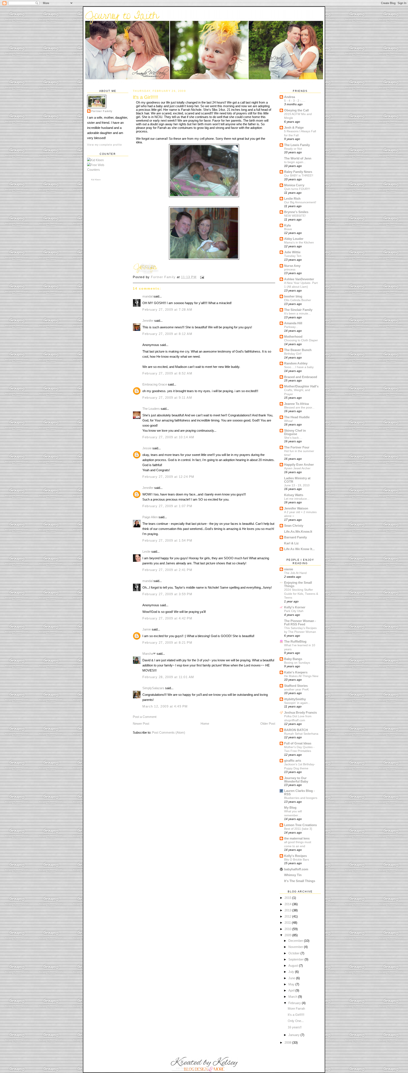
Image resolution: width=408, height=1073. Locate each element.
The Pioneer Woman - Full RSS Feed (300, 622)
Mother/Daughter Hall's (301, 386)
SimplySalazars (153, 688)
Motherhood (293, 336)
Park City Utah (293, 611)
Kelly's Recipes (295, 856)
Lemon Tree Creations (300, 825)
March (293, 996)
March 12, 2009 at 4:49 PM (165, 706)
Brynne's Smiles (296, 212)
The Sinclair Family (298, 310)
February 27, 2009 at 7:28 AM (167, 309)
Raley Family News (298, 172)
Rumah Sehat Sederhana (301, 733)
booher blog (293, 296)
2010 (288, 929)
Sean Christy (293, 525)
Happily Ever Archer (299, 464)
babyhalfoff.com (296, 869)
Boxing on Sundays (297, 662)
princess (289, 269)
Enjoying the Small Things (298, 584)
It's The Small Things (299, 881)
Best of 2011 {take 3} (298, 828)
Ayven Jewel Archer (297, 468)
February (295, 1003)
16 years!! (295, 1027)
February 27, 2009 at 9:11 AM (167, 397)
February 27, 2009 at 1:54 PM (167, 540)
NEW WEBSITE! (295, 215)
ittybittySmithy (295, 699)
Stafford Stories (296, 685)
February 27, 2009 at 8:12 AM (167, 334)
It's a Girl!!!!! (296, 1014)
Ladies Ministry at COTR (297, 479)
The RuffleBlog (295, 641)
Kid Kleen (96, 179)
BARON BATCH (296, 730)
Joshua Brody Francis (300, 712)
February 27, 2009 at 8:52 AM (167, 373)
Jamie (146, 629)
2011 (288, 922)
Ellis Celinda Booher (297, 300)
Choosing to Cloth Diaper (301, 340)
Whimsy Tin (293, 875)
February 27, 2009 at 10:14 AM (168, 437)
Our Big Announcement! (300, 202)
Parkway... (291, 327)
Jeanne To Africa (296, 404)
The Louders (151, 408)
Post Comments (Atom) (168, 732)
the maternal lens (297, 838)
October (294, 953)
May (291, 984)
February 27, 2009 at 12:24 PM (168, 476)
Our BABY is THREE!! (298, 175)
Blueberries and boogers (300, 798)
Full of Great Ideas (297, 743)
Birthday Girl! (293, 353)
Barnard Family (295, 537)
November (296, 947)
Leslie (146, 551)
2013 (288, 910)
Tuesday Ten (292, 256)
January (294, 1035)
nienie (288, 569)
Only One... (296, 1021)
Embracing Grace (154, 384)
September (296, 959)
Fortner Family (101, 111)
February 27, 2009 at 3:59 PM (167, 594)
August (293, 965)
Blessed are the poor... (299, 407)
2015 (288, 897)
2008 (288, 1042)
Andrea (289, 97)
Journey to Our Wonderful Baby (296, 779)
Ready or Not (293, 148)
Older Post (267, 723)
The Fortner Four (296, 447)
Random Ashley (295, 363)
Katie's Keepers (295, 672)
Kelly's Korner (294, 607)
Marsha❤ (149, 653)
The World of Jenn (297, 158)
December (296, 940)
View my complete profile (104, 144)
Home (205, 723)
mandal (147, 296)
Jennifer (147, 320)
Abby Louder (293, 238)
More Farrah (296, 1008)
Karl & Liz (291, 543)
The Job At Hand (295, 573)
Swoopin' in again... (297, 702)
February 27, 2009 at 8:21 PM (167, 642)
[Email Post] (202, 277)
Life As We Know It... (299, 549)
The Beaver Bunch (298, 350)
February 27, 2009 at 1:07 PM (167, 506)
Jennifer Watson (296, 508)
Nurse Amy (292, 266)
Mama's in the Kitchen (299, 242)
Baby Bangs (293, 659)
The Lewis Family (297, 145)
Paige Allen (150, 517)
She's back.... (293, 437)
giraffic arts (292, 760)
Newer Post (141, 723)
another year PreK (296, 689)
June (292, 978)
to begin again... (295, 162)
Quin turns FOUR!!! (297, 189)
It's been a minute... (297, 313)
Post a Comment (144, 717)
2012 (288, 916)
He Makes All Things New (301, 676)
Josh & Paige (294, 127)
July (291, 971)
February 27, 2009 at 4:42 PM (167, 618)
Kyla (287, 225)
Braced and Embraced (300, 377)
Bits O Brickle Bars (296, 859)
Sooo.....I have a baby (299, 367)
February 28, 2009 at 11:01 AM (168, 677)
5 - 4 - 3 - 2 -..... (294, 100)
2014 (288, 904)
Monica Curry (294, 185)
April (291, 990)
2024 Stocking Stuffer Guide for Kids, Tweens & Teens (301, 593)
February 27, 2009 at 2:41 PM (167, 570)
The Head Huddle (297, 417)
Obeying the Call (296, 110)
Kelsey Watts (293, 495)
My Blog (290, 807)
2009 (288, 935)
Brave (288, 229)
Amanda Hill (293, 323)
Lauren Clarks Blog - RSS (299, 792)
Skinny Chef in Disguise (295, 432)
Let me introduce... (296, 498)
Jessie (147, 448)
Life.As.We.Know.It (298, 531)
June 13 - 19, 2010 (297, 485)
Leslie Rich (292, 198)
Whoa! (288, 421)
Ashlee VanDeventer (299, 279)
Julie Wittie (292, 252)
